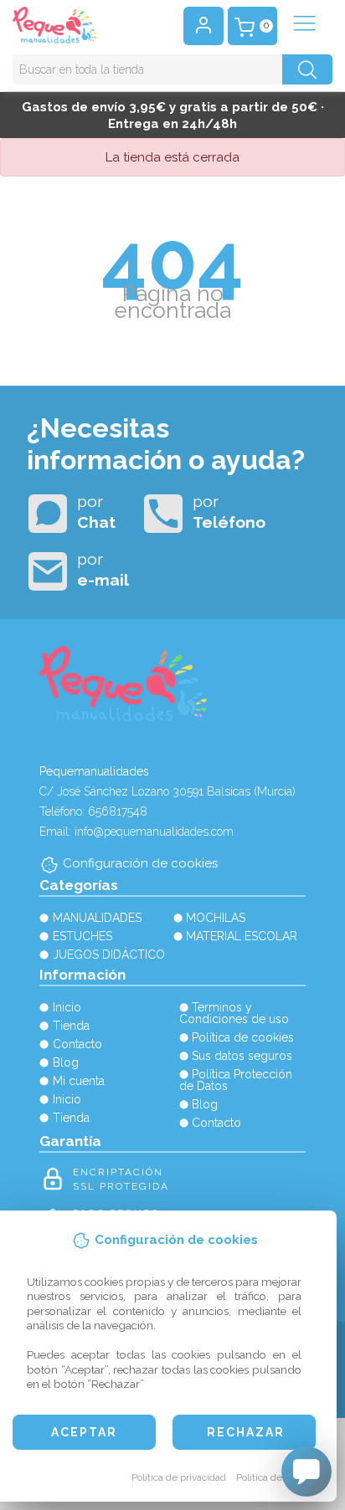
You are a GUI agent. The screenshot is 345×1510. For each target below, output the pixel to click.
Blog (66, 1062)
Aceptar (84, 1432)
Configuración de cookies (140, 863)
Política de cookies (277, 1477)
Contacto (77, 1044)
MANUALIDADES (97, 917)
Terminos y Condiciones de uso (234, 1013)
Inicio (67, 1007)
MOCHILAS (215, 917)
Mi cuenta (79, 1081)
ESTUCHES (82, 936)
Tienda (71, 1025)
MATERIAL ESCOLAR (241, 936)
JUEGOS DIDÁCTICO (109, 954)
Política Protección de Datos (236, 1080)
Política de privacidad (178, 1477)
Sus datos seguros (242, 1055)
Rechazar (246, 1432)
